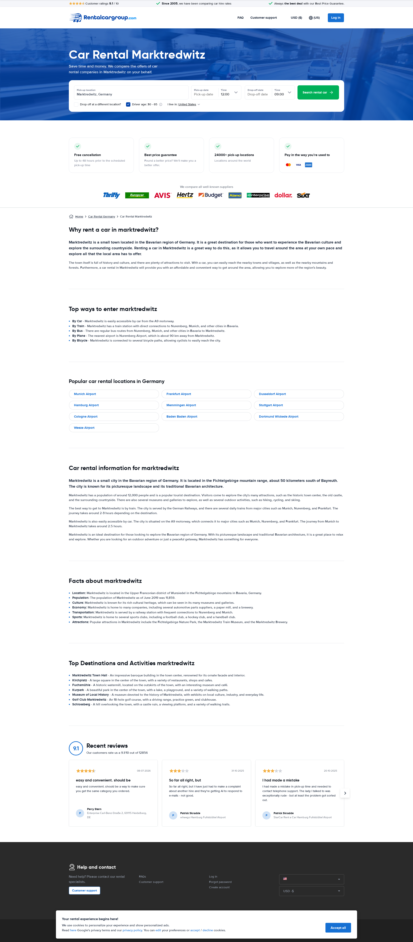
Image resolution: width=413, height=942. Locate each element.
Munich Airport (85, 394)
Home (79, 216)
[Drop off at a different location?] (76, 104)
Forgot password (220, 882)
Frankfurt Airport (178, 394)
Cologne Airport (85, 416)
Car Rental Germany (101, 216)
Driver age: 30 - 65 (144, 104)
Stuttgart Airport (271, 405)
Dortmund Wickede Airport (278, 416)
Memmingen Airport (181, 405)
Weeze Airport (84, 427)
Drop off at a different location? (100, 104)
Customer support (263, 17)
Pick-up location (86, 90)
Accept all (338, 927)
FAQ (240, 17)
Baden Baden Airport (181, 416)
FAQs (142, 876)
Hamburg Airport (86, 405)
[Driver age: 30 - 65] (128, 104)
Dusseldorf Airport (272, 394)
